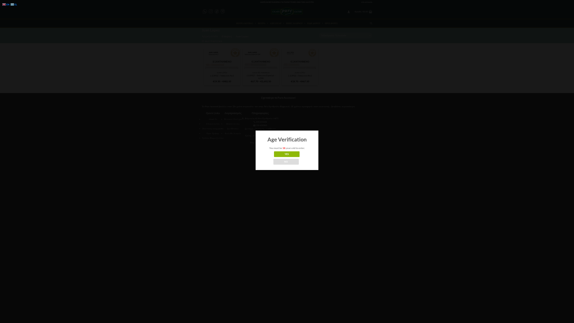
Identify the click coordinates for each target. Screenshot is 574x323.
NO (286, 161)
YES (287, 154)
